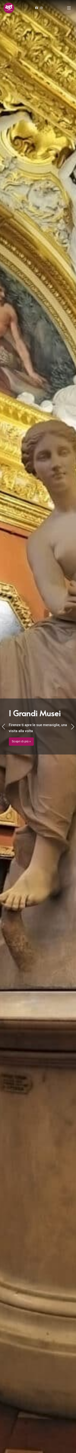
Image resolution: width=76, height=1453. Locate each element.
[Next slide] (72, 726)
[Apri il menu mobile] (69, 8)
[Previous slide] (3, 726)
